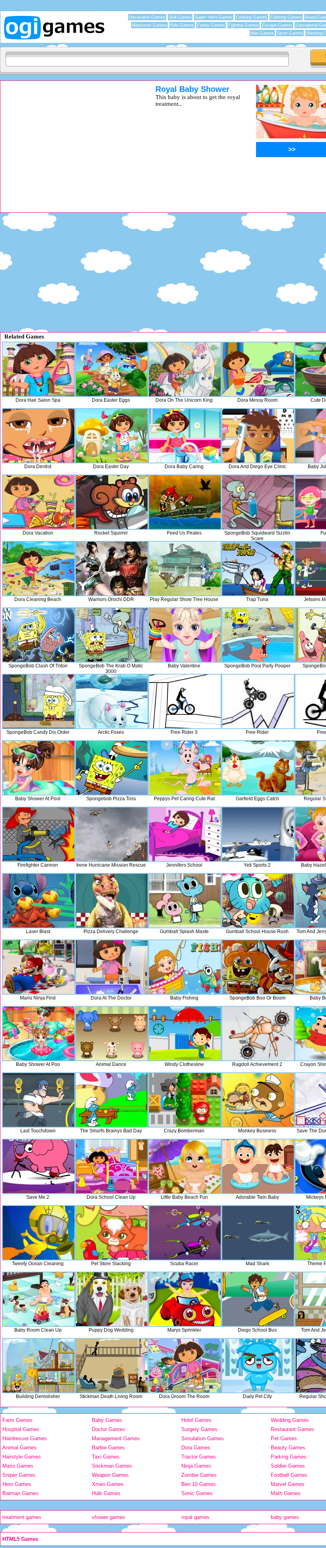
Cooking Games (251, 17)
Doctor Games (108, 1429)
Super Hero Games (214, 17)
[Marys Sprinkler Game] (184, 1299)
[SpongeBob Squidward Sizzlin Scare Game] (258, 502)
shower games (108, 1517)
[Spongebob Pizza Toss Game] (111, 767)
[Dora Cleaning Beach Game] (38, 568)
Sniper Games (18, 1475)
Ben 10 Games (198, 1484)
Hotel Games (196, 1420)
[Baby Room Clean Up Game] (38, 1299)
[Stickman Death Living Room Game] (111, 1365)
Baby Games (107, 1420)
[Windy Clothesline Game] (184, 1033)
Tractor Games (198, 1457)
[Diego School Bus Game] (258, 1299)
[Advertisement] (67, 140)
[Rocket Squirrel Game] (111, 502)
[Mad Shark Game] (258, 1232)
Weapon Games (110, 1475)
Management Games (116, 1438)
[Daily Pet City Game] (258, 1365)
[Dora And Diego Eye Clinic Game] (258, 435)
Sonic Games (197, 1493)
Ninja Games (196, 1466)
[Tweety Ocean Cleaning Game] (38, 1232)
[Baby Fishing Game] (184, 967)
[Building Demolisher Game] (38, 1365)
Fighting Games (243, 25)
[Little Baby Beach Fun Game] (184, 1166)
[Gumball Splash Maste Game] (184, 900)
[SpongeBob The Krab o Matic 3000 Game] (111, 635)
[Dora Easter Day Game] (111, 435)
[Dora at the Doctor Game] (111, 967)
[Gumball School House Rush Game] (258, 900)
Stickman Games (112, 1466)
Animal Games (19, 1448)
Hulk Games (106, 1493)
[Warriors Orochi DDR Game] (111, 568)
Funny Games (211, 25)
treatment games (21, 1517)
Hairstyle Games (21, 1457)
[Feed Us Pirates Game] (184, 502)
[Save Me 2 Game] (38, 1166)
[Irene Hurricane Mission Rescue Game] (111, 834)
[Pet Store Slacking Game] (111, 1232)
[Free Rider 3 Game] (184, 701)
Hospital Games (20, 1429)
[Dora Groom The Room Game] (184, 1365)
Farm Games (17, 1420)
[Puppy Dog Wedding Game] (111, 1299)
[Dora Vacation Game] (38, 502)
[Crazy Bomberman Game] (184, 1100)
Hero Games (16, 1484)
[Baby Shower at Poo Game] (38, 1033)
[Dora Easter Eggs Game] (111, 369)
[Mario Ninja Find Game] (38, 967)
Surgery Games (199, 1429)
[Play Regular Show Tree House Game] (184, 568)
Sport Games (290, 33)
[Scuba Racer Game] (184, 1232)
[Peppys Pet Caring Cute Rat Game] (184, 767)
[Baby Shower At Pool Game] (38, 767)
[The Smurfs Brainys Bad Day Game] (111, 1100)
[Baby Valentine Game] (184, 635)
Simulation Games (202, 1438)
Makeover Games (149, 25)
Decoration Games (147, 17)
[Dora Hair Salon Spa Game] (38, 369)
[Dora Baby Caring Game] (184, 435)
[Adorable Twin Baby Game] (258, 1166)
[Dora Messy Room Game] (258, 369)
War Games (262, 33)
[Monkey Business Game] (258, 1100)
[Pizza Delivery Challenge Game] (111, 900)
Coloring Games (286, 17)
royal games (195, 1517)
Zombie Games (199, 1475)
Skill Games (180, 17)
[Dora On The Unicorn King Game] (184, 369)
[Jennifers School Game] (184, 834)
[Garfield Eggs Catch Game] (258, 767)
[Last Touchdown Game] (38, 1100)
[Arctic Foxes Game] (111, 701)
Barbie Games (108, 1448)
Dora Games (195, 1448)
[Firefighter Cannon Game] (38, 834)
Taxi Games (106, 1457)
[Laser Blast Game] (38, 900)
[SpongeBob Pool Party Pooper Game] (258, 635)
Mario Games (17, 1466)
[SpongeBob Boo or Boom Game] (258, 967)
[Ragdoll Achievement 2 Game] (258, 1033)
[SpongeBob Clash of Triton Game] (38, 635)
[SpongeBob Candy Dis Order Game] (38, 701)
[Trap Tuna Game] (258, 568)
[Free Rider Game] (258, 701)
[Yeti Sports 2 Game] (258, 834)
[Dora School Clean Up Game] (111, 1166)
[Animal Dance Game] (111, 1033)
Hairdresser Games (24, 1438)
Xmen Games (108, 1484)
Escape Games (277, 25)
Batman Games (20, 1493)
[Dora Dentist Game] (38, 435)
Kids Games (182, 25)
